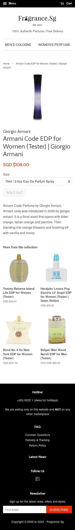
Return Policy (37, 445)
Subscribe (59, 509)
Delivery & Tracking (37, 440)
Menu (12, 3)
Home (6, 63)
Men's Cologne (18, 44)
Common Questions (37, 435)
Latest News (37, 457)
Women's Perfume (54, 44)
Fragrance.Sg (55, 522)
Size (6, 174)
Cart (69, 3)
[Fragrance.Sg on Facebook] (37, 480)
